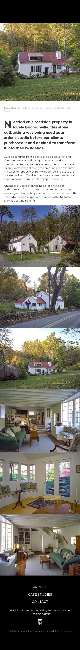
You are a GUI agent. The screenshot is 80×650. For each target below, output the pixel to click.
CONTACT (40, 602)
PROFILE (40, 587)
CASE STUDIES (40, 594)
